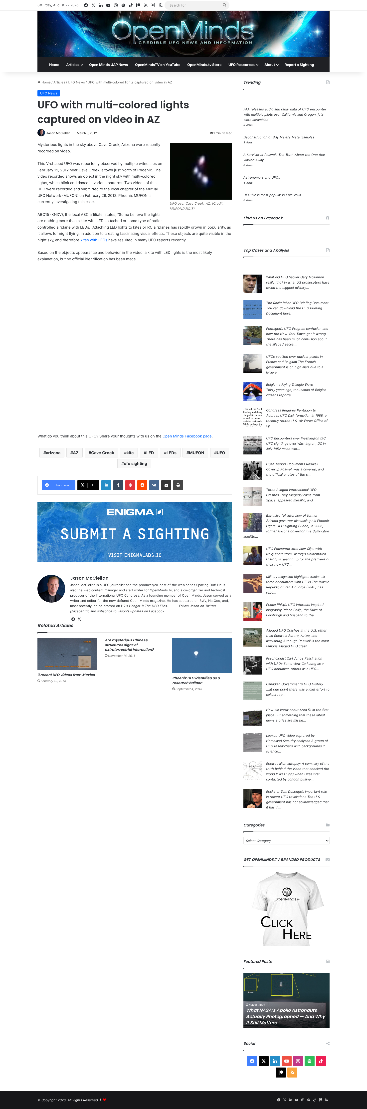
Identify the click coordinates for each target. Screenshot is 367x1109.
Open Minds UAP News (108, 64)
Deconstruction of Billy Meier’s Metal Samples (278, 137)
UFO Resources (241, 64)
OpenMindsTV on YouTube (157, 64)
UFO (221, 452)
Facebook (156, 611)
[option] (286, 1000)
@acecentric (79, 611)
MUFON (196, 452)
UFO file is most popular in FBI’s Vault (272, 195)
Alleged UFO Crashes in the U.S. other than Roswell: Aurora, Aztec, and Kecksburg (296, 635)
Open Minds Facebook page (187, 436)
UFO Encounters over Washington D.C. (296, 438)
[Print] (178, 485)
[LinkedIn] (106, 485)
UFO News (76, 82)
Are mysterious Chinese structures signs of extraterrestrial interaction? (129, 645)
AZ (76, 452)
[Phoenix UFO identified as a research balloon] (202, 655)
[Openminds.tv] (183, 34)
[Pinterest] (130, 485)
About (269, 64)
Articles (72, 64)
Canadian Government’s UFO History (294, 684)
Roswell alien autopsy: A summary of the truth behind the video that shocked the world (298, 768)
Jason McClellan (58, 133)
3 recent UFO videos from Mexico (66, 674)
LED (150, 452)
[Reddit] (142, 485)
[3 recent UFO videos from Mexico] (67, 654)
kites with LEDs (93, 240)
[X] (79, 619)
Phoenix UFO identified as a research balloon (196, 680)
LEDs (172, 452)
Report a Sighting (299, 64)
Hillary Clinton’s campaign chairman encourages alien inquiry (286, 1019)
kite (130, 452)
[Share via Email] (166, 485)
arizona (53, 452)
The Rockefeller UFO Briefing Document (297, 303)
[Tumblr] (118, 485)
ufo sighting (135, 463)
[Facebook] (73, 619)
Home (54, 64)
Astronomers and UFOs (261, 177)
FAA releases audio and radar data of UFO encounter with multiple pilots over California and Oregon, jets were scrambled (284, 114)
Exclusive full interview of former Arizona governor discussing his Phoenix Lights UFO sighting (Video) (298, 520)
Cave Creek (102, 452)
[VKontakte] (154, 485)
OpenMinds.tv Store (204, 64)
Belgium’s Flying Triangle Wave (289, 384)
